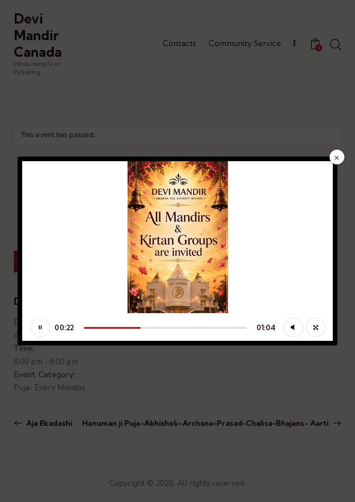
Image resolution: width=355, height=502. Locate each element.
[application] (177, 251)
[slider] (165, 328)
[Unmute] (293, 327)
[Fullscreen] (315, 327)
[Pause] (40, 327)
